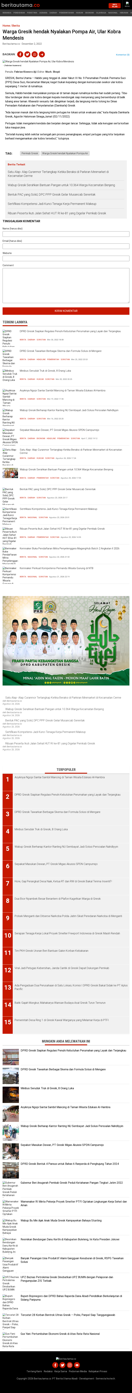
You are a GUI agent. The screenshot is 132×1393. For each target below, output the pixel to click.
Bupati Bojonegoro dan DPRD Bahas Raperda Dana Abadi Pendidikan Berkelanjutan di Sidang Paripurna (71, 1297)
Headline (41, 359)
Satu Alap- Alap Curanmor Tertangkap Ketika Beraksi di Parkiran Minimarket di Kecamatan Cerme (58, 174)
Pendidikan (19, 13)
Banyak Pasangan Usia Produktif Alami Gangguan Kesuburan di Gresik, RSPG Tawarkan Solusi (72, 1260)
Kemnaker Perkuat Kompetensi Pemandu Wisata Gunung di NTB (57, 568)
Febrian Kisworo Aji (25, 71)
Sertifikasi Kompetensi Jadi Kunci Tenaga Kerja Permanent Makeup (52, 204)
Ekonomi (89, 13)
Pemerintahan (66, 13)
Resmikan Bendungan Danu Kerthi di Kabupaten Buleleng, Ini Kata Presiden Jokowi (70, 1239)
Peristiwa (32, 13)
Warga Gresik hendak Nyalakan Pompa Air (65, 153)
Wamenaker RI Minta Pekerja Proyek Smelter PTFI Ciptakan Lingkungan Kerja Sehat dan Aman (74, 1203)
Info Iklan (114, 5)
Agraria (43, 13)
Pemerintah (53, 359)
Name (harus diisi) (13, 228)
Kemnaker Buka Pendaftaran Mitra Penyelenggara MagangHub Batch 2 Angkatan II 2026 (69, 548)
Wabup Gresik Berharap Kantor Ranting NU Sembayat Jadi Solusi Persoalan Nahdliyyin (69, 410)
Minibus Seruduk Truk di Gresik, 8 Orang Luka (45, 370)
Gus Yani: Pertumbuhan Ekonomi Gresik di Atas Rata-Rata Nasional (60, 1333)
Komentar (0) (122, 54)
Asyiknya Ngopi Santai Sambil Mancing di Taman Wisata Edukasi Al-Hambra (62, 390)
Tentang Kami (34, 1371)
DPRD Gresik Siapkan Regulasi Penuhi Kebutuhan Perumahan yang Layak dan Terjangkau (70, 331)
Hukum (79, 13)
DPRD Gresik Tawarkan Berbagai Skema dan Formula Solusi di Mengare (61, 351)
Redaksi (48, 1371)
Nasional (113, 13)
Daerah (53, 13)
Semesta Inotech (105, 1378)
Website (7, 253)
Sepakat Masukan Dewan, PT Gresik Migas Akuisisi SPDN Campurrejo (59, 430)
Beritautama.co (42, 1378)
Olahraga (101, 13)
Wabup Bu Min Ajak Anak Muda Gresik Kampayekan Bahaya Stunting (61, 1220)
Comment (8, 265)
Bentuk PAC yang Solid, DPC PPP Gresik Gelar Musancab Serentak (51, 194)
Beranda (7, 13)
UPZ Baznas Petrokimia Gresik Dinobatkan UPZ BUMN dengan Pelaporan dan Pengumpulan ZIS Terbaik (67, 1279)
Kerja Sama (60, 1371)
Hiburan (124, 13)
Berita (23, 340)
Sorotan (41, 340)
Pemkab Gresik (30, 153)
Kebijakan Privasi (98, 1371)
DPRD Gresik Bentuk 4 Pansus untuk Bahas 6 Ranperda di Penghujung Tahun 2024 (70, 1163)
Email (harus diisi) (12, 241)
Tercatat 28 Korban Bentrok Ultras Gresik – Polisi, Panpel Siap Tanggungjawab (68, 1315)
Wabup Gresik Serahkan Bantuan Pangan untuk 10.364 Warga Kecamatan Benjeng (61, 185)
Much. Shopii (52, 71)
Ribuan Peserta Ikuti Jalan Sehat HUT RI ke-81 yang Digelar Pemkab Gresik (57, 213)
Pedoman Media (78, 1371)
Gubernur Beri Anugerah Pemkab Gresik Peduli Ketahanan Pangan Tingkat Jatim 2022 (72, 1182)
